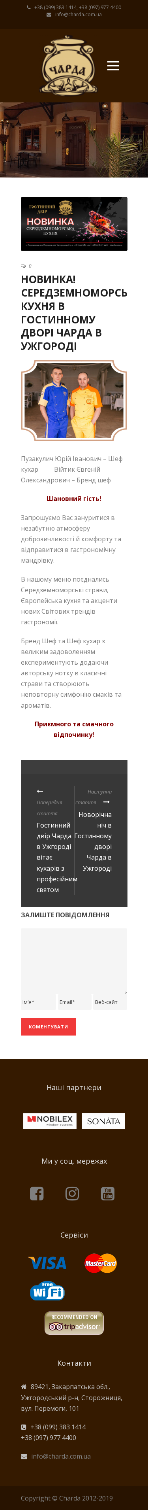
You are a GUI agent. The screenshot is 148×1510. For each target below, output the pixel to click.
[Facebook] (38, 1193)
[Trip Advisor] (74, 1321)
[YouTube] (109, 1193)
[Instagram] (74, 1193)
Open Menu (113, 65)
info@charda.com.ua (61, 1456)
